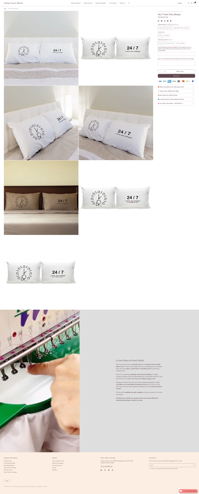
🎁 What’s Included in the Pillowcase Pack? (171, 87)
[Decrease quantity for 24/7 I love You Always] (159, 71)
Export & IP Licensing (10, 467)
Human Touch (8, 461)
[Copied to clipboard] (171, 21)
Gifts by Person (88, 3)
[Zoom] (75, 14)
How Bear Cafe (8, 470)
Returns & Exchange (57, 463)
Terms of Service (56, 465)
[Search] (191, 3)
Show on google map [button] (106, 466)
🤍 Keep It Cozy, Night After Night (168, 91)
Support (54, 457)
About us (122, 3)
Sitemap (54, 470)
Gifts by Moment (75, 3)
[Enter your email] (193, 465)
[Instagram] (106, 470)
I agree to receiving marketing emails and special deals (164, 468)
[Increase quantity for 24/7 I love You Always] (163, 71)
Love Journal (112, 3)
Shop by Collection (100, 3)
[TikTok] (113, 470)
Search (54, 467)
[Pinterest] (165, 21)
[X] (162, 21)
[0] (194, 3)
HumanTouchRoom (9, 465)
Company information (10, 457)
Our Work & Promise (9, 463)
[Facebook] (159, 21)
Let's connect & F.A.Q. (58, 461)
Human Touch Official (13, 3)
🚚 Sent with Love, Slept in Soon (167, 95)
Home (5, 8)
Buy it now (176, 76)
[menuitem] (76, 3)
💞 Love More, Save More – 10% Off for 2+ (170, 103)
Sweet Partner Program (10, 472)
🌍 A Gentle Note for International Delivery (171, 99)
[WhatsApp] (168, 21)
